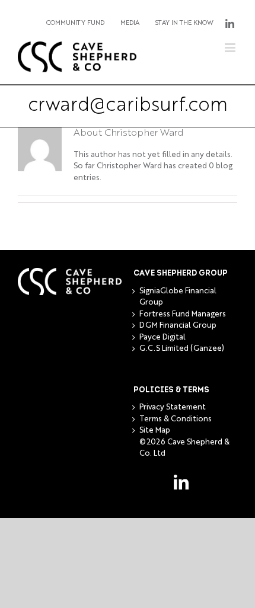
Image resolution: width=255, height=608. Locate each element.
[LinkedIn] (181, 482)
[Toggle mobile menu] (231, 47)
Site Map (154, 430)
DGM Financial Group (177, 325)
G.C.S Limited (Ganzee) (181, 349)
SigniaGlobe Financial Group (177, 297)
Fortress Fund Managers (182, 314)
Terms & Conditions (175, 419)
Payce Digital (162, 337)
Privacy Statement (172, 407)
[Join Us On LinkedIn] (229, 24)
